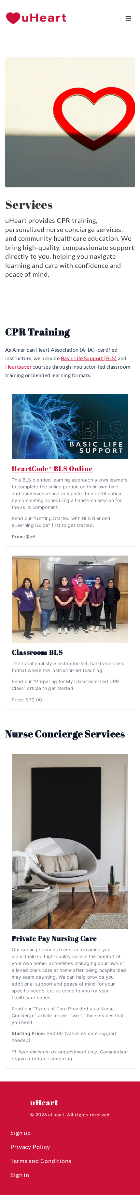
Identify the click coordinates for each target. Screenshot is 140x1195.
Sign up (20, 1132)
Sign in (19, 1174)
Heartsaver (18, 366)
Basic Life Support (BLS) (89, 358)
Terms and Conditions (41, 1160)
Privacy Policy (30, 1146)
